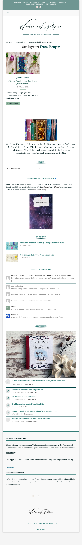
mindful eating (17, 286)
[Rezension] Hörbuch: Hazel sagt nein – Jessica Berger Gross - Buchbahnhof (41, 275)
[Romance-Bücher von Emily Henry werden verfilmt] (12, 246)
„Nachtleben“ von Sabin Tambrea (24, 397)
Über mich (44, 2)
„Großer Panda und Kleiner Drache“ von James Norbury (38, 381)
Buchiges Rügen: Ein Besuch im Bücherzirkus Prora (31, 418)
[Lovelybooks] (37, 7)
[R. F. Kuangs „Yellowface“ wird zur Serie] (12, 258)
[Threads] (40, 7)
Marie (13, 307)
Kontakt (53, 2)
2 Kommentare (32, 392)
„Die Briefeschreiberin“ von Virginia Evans (28, 390)
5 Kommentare (28, 385)
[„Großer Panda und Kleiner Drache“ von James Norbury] (41, 354)
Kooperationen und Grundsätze (26, 2)
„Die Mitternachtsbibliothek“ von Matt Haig (28, 404)
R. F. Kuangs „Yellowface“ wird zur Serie (37, 255)
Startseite (9, 42)
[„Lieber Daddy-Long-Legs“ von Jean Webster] (23, 63)
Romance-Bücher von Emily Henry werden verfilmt (42, 243)
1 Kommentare (28, 414)
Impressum (62, 2)
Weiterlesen (12, 103)
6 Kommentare (31, 421)
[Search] (74, 13)
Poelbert (14, 314)
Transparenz (51, 4)
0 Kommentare (30, 407)
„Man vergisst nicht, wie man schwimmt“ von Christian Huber (35, 411)
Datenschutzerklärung (35, 4)
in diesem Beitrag (39, 190)
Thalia (56, 187)
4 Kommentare (31, 399)
